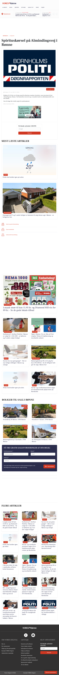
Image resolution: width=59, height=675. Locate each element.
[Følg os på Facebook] (26, 635)
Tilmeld (29, 133)
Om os (3, 644)
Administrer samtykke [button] (7, 653)
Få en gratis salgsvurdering (28, 658)
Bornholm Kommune (26, 655)
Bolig (10, 7)
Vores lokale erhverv (26, 646)
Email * (33, 451)
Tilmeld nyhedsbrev (50, 672)
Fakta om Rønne (25, 651)
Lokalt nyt (30, 7)
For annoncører (6, 646)
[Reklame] (29, 112)
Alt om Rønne (24, 664)
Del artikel (49, 89)
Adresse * (6, 457)
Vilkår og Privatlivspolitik (8, 648)
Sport (37, 7)
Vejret (42, 7)
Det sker (23, 7)
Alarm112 (4, 7)
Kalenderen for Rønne (27, 648)
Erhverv (17, 7)
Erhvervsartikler (25, 653)
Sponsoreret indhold (26, 662)
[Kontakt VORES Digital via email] (33, 635)
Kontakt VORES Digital (8, 651)
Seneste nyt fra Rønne (27, 644)
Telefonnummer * (8, 451)
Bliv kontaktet (49, 466)
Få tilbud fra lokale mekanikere (29, 660)
